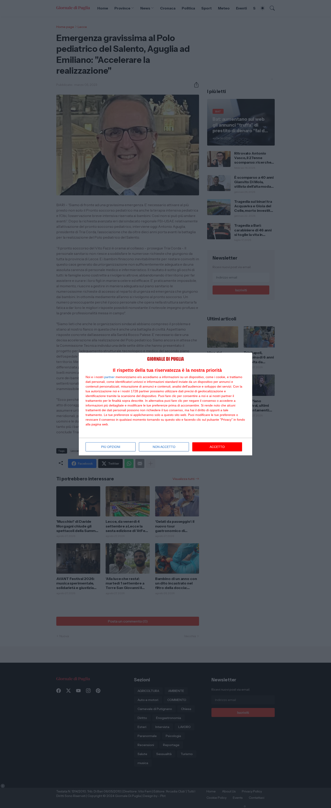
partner (109, 377)
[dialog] (165, 404)
